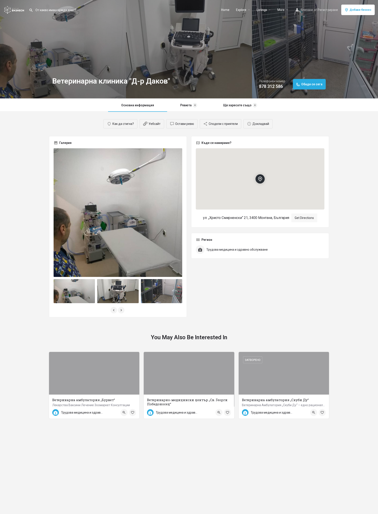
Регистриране (328, 10)
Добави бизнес (360, 9)
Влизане (307, 10)
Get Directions (304, 218)
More (281, 10)
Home (225, 10)
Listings (262, 10)
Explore (241, 10)
